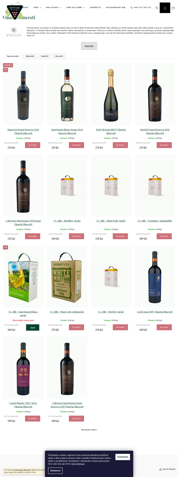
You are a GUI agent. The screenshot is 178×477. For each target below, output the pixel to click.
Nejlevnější (30, 56)
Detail (32, 327)
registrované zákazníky (22, 470)
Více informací (78, 464)
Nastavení (55, 470)
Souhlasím (122, 457)
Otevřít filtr (89, 46)
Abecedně (59, 56)
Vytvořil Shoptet (168, 469)
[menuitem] (53, 7)
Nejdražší (44, 56)
